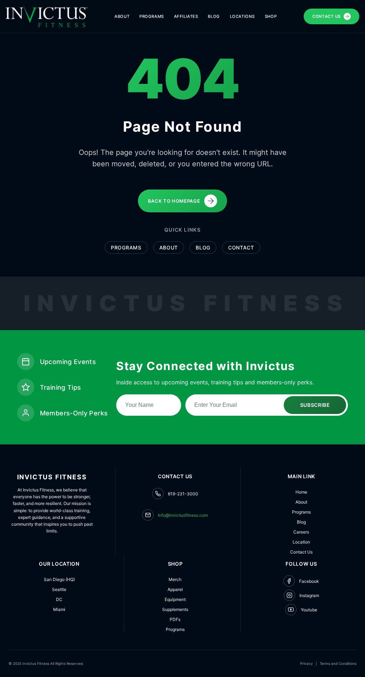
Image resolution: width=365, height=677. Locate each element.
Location (301, 542)
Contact (241, 247)
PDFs (175, 619)
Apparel (175, 589)
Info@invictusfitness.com (183, 515)
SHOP (271, 16)
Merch (175, 579)
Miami (59, 609)
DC (59, 599)
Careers (301, 532)
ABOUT (121, 16)
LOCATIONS (242, 16)
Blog (203, 247)
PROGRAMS (151, 16)
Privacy (306, 663)
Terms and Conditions (338, 663)
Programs (126, 247)
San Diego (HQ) (59, 579)
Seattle (59, 589)
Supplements (175, 609)
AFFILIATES (186, 16)
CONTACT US (326, 16)
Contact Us (301, 552)
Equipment (175, 599)
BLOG (214, 16)
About (168, 247)
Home (301, 492)
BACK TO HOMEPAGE (174, 201)
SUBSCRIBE (315, 405)
